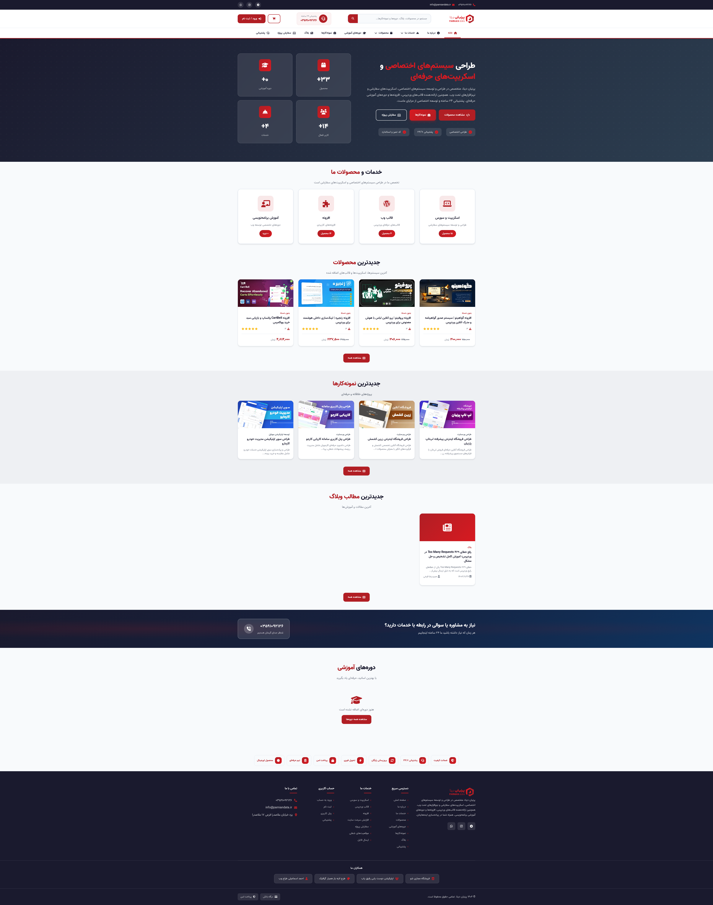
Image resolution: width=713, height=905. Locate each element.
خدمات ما (410, 33)
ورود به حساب (324, 800)
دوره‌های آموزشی (352, 33)
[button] (434, 302)
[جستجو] (353, 18)
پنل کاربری (326, 813)
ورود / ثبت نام (249, 19)
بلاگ (306, 33)
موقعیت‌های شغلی (359, 833)
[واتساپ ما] (241, 5)
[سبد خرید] (274, 18)
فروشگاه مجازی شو (420, 878)
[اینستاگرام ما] (249, 5)
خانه (450, 33)
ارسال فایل (363, 840)
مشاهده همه (354, 358)
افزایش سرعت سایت (358, 820)
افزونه (366, 813)
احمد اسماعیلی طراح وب (291, 878)
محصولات (384, 33)
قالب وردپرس (362, 807)
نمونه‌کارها (326, 33)
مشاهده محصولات (454, 115)
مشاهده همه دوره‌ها (356, 719)
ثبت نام (328, 807)
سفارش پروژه (284, 33)
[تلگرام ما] (258, 5)
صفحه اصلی (400, 800)
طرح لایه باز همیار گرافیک (332, 878)
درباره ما (431, 33)
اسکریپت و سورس (359, 800)
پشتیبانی (260, 33)
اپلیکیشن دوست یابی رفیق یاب (377, 878)
